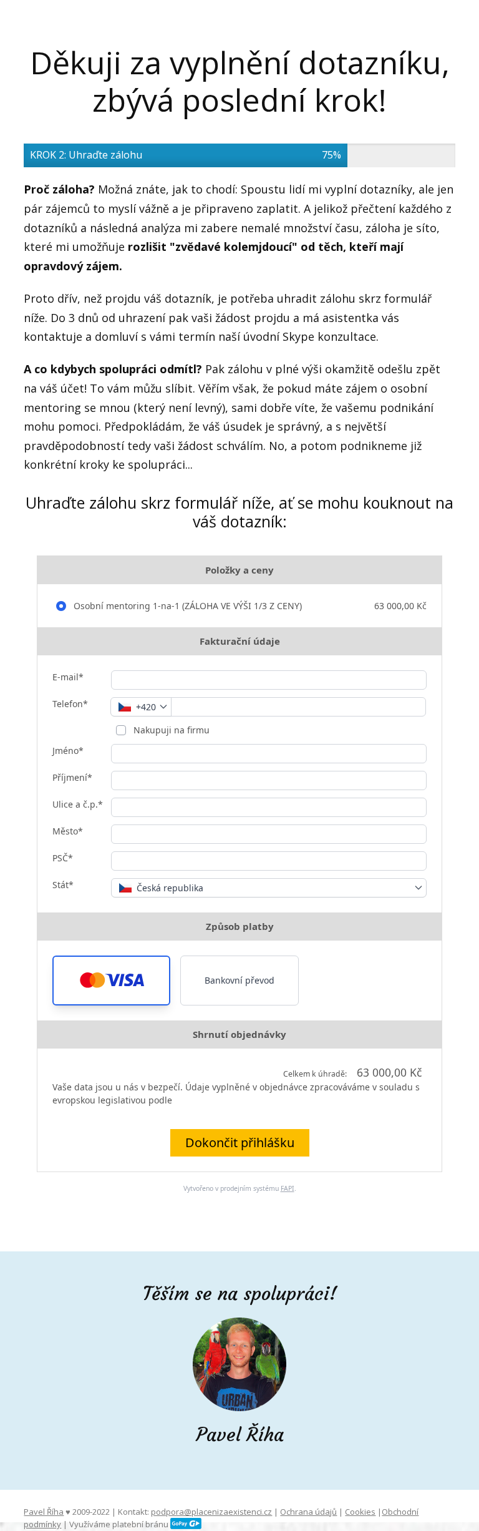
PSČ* (62, 858)
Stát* (63, 885)
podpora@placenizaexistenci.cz (211, 1511)
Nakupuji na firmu (170, 730)
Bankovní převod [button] (239, 980)
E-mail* (68, 677)
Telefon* (70, 704)
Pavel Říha (44, 1511)
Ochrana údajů (308, 1511)
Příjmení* (72, 777)
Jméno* (68, 750)
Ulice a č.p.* (77, 804)
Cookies (360, 1511)
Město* (67, 831)
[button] (111, 980)
